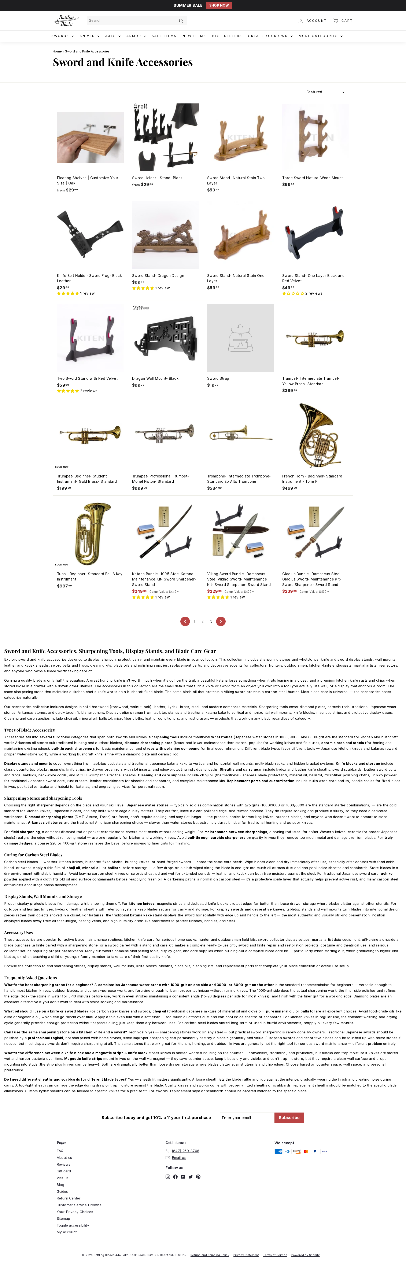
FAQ (60, 1151)
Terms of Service (275, 1255)
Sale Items (164, 36)
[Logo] (66, 20)
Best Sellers (227, 36)
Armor (134, 36)
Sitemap (63, 1218)
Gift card (64, 1171)
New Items (194, 36)
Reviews (63, 1164)
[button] (68, 293)
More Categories (319, 36)
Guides (62, 1191)
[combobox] (137, 20)
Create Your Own (268, 36)
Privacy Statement (246, 1255)
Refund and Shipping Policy (210, 1255)
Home (57, 51)
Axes (111, 36)
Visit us (63, 1178)
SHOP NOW (219, 5)
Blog (60, 1185)
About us (64, 1157)
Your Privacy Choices (75, 1212)
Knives (88, 36)
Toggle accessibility (73, 1225)
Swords (61, 36)
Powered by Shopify (305, 1255)
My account (67, 1232)
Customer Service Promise (79, 1205)
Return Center (69, 1198)
